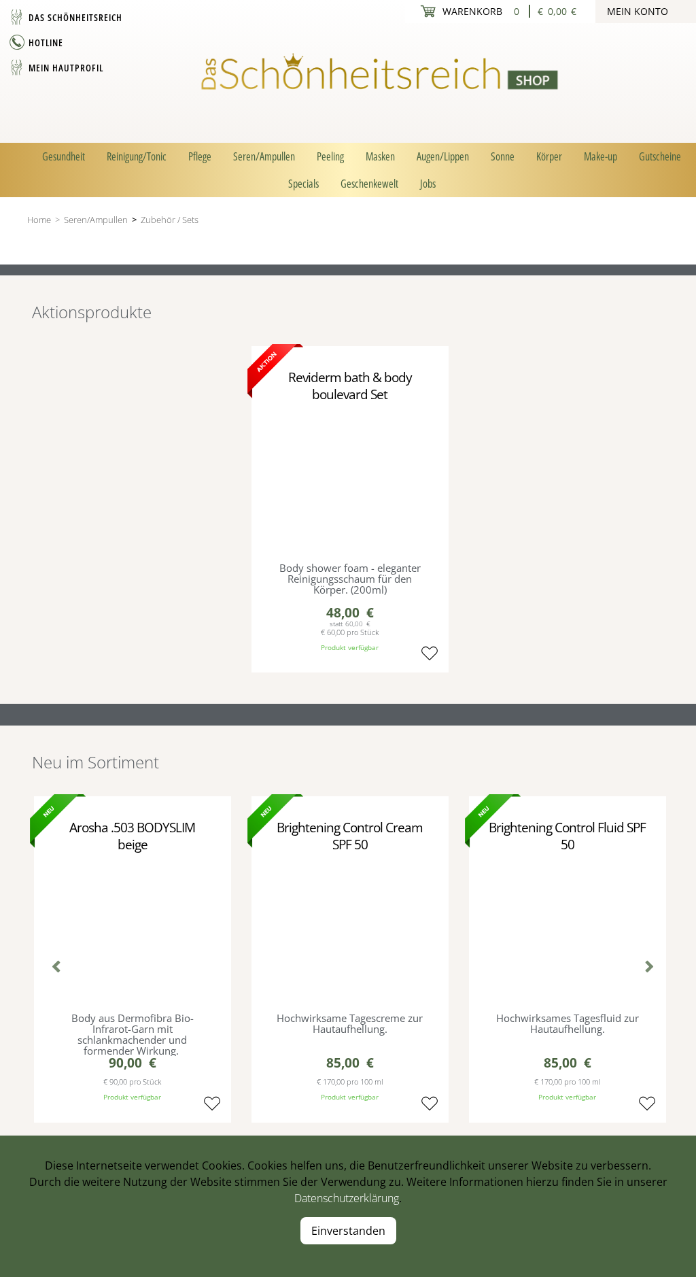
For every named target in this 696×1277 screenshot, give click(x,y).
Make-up (600, 156)
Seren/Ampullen (264, 156)
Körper (549, 156)
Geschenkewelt (369, 183)
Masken (380, 156)
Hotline (46, 42)
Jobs (428, 183)
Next (643, 968)
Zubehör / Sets (169, 220)
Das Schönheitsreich (75, 17)
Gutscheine (660, 156)
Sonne (503, 156)
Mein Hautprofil (66, 67)
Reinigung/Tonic (137, 156)
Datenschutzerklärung (346, 1198)
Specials (303, 183)
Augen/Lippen (443, 156)
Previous (52, 968)
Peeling (330, 156)
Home (39, 220)
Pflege (199, 156)
